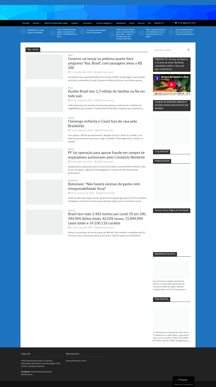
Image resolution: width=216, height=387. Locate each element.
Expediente (121, 23)
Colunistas (87, 23)
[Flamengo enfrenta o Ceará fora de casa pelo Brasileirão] (44, 129)
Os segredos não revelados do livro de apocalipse (66, 31)
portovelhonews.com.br (76, 360)
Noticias (36, 23)
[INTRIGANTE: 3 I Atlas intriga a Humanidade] (171, 31)
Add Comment (105, 72)
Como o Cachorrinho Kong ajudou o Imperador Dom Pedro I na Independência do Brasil (37, 33)
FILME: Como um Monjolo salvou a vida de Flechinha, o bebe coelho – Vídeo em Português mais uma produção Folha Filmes (96, 34)
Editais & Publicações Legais (56, 23)
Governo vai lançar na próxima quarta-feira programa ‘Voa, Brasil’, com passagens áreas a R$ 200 (105, 63)
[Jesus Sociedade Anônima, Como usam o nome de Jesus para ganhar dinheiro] (141, 32)
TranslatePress (187, 384)
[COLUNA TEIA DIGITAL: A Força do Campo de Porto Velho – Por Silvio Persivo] (171, 318)
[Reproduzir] (156, 93)
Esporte (71, 118)
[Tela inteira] (187, 93)
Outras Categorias (104, 23)
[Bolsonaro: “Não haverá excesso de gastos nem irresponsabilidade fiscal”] (44, 192)
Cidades (74, 23)
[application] (171, 84)
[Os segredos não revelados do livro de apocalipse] (53, 31)
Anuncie (141, 23)
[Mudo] (183, 93)
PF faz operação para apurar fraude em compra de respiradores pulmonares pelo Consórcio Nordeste (106, 155)
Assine (131, 23)
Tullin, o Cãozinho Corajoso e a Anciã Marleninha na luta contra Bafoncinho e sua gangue (126, 33)
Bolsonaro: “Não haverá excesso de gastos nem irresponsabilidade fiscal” (104, 186)
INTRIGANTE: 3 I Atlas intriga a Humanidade (183, 31)
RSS (149, 23)
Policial (71, 149)
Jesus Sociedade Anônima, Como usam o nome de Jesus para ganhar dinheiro (155, 32)
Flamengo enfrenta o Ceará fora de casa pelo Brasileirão (102, 124)
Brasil (70, 55)
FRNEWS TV (159, 23)
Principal (26, 23)
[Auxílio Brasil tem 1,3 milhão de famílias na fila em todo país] (44, 99)
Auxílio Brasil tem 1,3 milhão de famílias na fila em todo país (106, 94)
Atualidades (73, 181)
